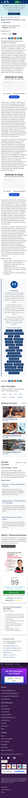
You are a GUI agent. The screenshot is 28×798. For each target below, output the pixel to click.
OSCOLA (4, 394)
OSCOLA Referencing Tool (8, 717)
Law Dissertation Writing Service (12, 648)
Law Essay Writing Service (10, 645)
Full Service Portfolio (9, 657)
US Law (14, 33)
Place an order (14, 592)
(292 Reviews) (18, 598)
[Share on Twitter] (12, 38)
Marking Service (7, 652)
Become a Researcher (7, 750)
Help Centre (4, 747)
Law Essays (4, 706)
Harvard (4, 397)
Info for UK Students (6, 738)
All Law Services (5, 699)
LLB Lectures (4, 726)
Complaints (4, 744)
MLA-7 (21, 394)
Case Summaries (5, 709)
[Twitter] (8, 757)
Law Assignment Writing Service (12, 650)
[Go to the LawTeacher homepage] (7, 2)
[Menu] (2, 2)
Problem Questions (6, 714)
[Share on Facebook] (9, 38)
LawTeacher (6, 22)
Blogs (2, 729)
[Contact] (21, 2)
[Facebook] (2, 757)
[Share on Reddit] (15, 38)
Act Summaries (5, 711)
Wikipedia (20, 397)
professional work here (14, 10)
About (2, 736)
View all (23, 403)
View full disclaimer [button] (13, 13)
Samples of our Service (9, 655)
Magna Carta (6, 57)
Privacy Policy (4, 787)
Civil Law (17, 17)
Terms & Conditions (5, 789)
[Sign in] (25, 2)
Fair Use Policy (5, 741)
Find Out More (16, 679)
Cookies (3, 792)
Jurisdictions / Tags (21, 462)
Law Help (3, 723)
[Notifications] (23, 2)
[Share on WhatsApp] (21, 38)
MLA (15, 394)
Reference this (7, 31)
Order (17, 2)
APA (11, 394)
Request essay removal (8, 546)
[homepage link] (2, 17)
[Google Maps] (14, 757)
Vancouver (12, 397)
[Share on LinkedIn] (18, 38)
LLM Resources (5, 720)
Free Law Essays (8, 17)
